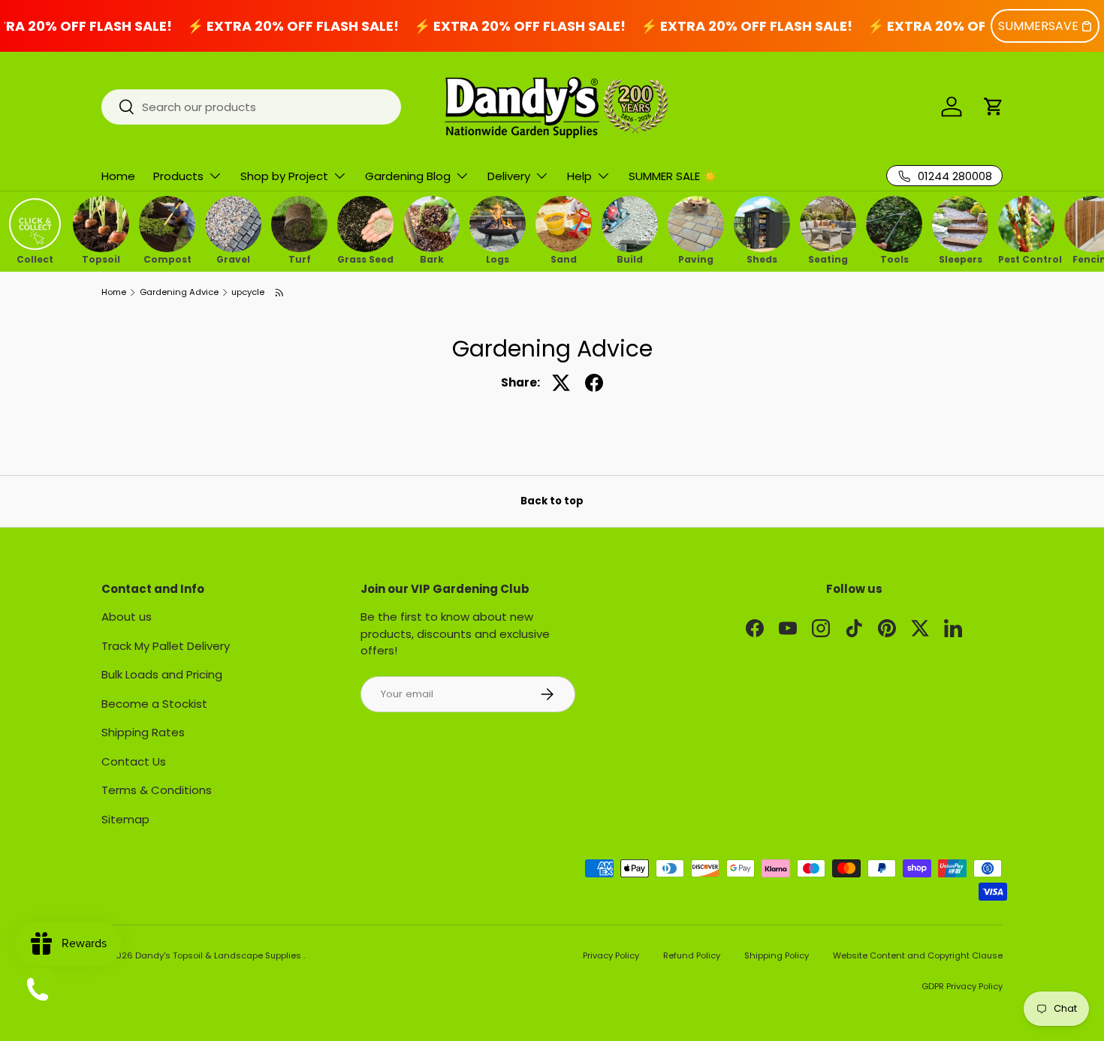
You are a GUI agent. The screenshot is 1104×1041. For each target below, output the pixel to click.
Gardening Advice (179, 292)
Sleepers (960, 258)
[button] (993, 106)
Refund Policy (691, 955)
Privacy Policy (611, 955)
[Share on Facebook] (594, 382)
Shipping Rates (143, 732)
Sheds (762, 258)
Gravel (233, 258)
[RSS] (280, 292)
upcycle (247, 292)
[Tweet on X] (561, 382)
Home (118, 176)
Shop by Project (284, 176)
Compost (167, 258)
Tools (894, 258)
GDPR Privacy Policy (962, 986)
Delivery (508, 176)
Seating (828, 258)
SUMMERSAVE (1038, 26)
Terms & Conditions (156, 790)
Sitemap (125, 819)
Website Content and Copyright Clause (918, 955)
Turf (299, 258)
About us (126, 616)
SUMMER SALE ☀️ (673, 176)
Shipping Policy (776, 955)
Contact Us (133, 761)
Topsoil (101, 258)
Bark (432, 258)
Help (579, 176)
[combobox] (251, 107)
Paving (695, 258)
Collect (35, 258)
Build (630, 258)
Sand (563, 258)
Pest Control (1026, 258)
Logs (497, 258)
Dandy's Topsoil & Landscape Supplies (219, 955)
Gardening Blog (408, 176)
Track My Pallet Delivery (165, 646)
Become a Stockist (154, 704)
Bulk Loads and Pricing (161, 674)
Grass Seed (365, 258)
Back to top (552, 501)
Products (178, 176)
